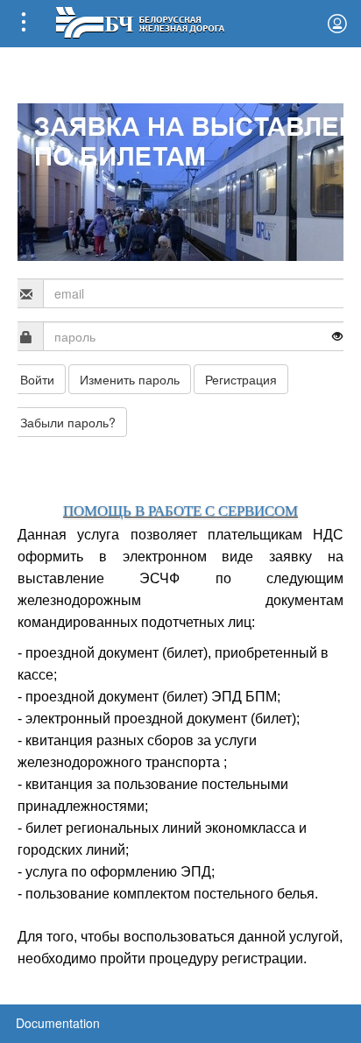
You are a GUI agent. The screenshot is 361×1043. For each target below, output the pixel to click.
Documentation (58, 1023)
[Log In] (337, 23)
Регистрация (241, 379)
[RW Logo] (139, 20)
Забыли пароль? (68, 422)
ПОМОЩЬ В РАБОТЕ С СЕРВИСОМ (180, 511)
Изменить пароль (130, 379)
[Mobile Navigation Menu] (23, 23)
